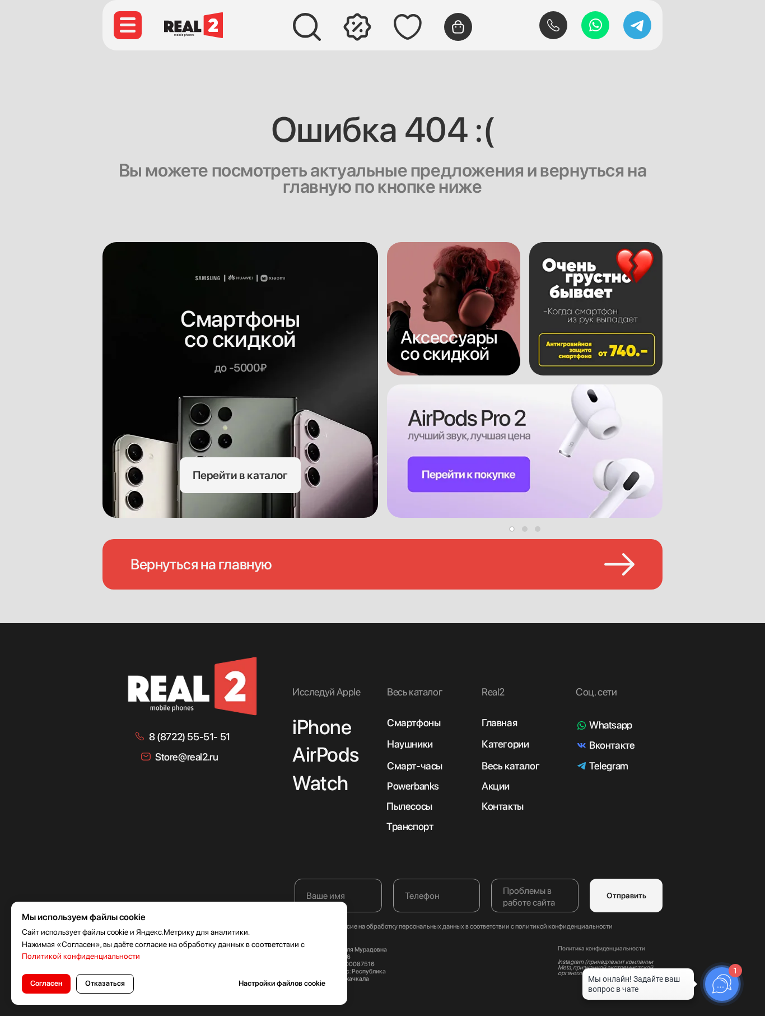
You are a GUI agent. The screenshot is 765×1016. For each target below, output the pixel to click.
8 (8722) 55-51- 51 (189, 737)
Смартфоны (413, 723)
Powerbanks (413, 786)
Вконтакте (612, 745)
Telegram (608, 766)
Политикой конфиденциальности (81, 956)
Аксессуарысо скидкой (449, 345)
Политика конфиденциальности (601, 948)
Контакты (503, 806)
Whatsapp (610, 725)
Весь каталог (510, 766)
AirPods (325, 755)
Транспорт (409, 826)
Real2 (493, 692)
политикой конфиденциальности (564, 926)
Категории (505, 744)
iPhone (322, 727)
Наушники (410, 744)
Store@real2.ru (186, 757)
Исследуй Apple (326, 692)
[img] (453, 308)
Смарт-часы (414, 766)
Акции (496, 786)
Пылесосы (409, 806)
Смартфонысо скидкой (240, 328)
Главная (499, 723)
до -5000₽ (240, 367)
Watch (320, 783)
